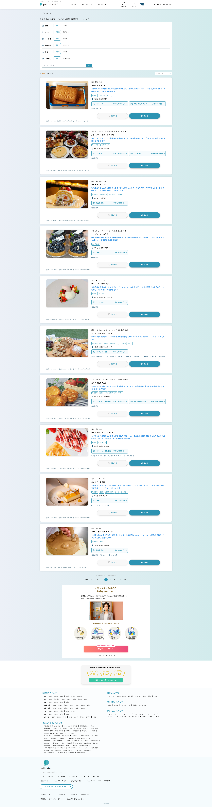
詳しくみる (145, 116)
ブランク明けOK (61, 748)
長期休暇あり (71, 752)
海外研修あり (47, 743)
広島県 (50, 711)
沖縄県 (94, 717)
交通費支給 (61, 738)
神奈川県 (56, 699)
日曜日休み (78, 750)
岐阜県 (61, 702)
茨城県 (74, 699)
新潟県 (54, 708)
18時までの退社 (59, 730)
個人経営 (75, 726)
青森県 (65, 705)
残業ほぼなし (76, 730)
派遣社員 (135, 705)
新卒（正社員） (142, 705)
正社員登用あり (70, 738)
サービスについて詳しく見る (107, 655)
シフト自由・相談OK (49, 733)
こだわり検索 (61, 776)
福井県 (71, 708)
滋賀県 (61, 696)
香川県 (56, 714)
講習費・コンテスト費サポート (84, 738)
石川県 (65, 708)
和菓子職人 (138, 696)
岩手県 (71, 705)
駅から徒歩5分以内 (56, 726)
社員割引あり (47, 740)
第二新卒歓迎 (78, 743)
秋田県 (77, 705)
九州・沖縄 (46, 717)
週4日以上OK (47, 735)
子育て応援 (46, 726)
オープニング (67, 726)
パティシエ (111, 696)
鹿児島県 (88, 717)
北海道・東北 (47, 705)
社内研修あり (56, 743)
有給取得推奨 (87, 750)
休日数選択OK (61, 752)
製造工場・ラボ (135, 716)
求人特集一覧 (73, 776)
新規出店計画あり (84, 726)
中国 (45, 711)
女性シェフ (94, 726)
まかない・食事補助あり (59, 740)
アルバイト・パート (125, 705)
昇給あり (97, 735)
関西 (45, 696)
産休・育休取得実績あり (50, 752)
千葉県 (63, 699)
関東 (45, 699)
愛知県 (50, 702)
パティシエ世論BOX (105, 781)
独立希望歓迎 (47, 745)
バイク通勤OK (85, 740)
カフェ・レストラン (113, 716)
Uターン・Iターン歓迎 (71, 745)
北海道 (54, 705)
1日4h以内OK (56, 735)
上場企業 (65, 728)
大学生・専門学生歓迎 (49, 748)
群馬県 (85, 699)
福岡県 (53, 717)
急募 (63, 743)
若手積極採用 (87, 743)
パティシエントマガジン (60, 781)
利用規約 (43, 799)
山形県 (83, 705)
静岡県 (56, 702)
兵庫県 (56, 696)
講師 (144, 696)
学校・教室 (151, 716)
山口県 (73, 711)
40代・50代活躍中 (72, 748)
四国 (45, 714)
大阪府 (50, 696)
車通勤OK (76, 740)
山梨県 (77, 708)
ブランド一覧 (85, 776)
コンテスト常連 (57, 728)
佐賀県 (59, 717)
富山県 (60, 708)
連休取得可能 (94, 748)
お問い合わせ (84, 794)
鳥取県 (67, 711)
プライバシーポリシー (56, 799)
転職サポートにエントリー (106, 648)
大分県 (76, 717)
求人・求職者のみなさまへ (75, 799)
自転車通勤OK (94, 740)
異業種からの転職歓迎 (58, 745)
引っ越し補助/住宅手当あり (86, 735)
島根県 (61, 711)
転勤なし (69, 740)
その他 (155, 696)
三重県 (67, 702)
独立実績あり (47, 728)
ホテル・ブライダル (132, 714)
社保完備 (74, 735)
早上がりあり (85, 730)
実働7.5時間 (94, 728)
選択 (57, 25)
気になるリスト (87, 4)
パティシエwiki (90, 781)
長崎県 (64, 717)
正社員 (110, 705)
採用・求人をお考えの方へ (57, 786)
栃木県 (80, 699)
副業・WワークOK (84, 745)
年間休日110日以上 (68, 750)
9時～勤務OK (65, 735)
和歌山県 (79, 696)
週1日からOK (59, 733)
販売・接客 (130, 696)
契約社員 (116, 705)
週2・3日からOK (69, 733)
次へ (125, 579)
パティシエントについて (48, 794)
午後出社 (68, 730)
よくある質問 (72, 794)
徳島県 (61, 714)
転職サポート (102, 4)
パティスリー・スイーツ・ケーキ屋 (116, 714)
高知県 (67, 714)
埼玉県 (68, 699)
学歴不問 (95, 743)
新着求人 (73, 4)
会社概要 (62, 794)
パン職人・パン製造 (121, 696)
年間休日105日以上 (56, 750)
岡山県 (56, 711)
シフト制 (93, 730)
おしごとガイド (76, 781)
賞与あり (46, 738)
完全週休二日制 (81, 752)
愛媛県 (50, 714)
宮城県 (60, 705)
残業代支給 (53, 738)
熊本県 (70, 717)
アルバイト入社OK (83, 748)
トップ (42, 13)
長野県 (83, 708)
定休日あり (86, 728)
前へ (87, 579)
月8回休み (46, 750)
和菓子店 (144, 716)
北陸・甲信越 (47, 708)
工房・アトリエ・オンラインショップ (148, 714)
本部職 (149, 696)
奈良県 (73, 696)
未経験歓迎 (69, 743)
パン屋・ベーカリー (125, 716)
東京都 (50, 699)
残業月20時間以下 (48, 730)
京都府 (67, 696)
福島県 (88, 705)
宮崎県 (81, 717)
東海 (45, 702)
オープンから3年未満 (75, 728)
